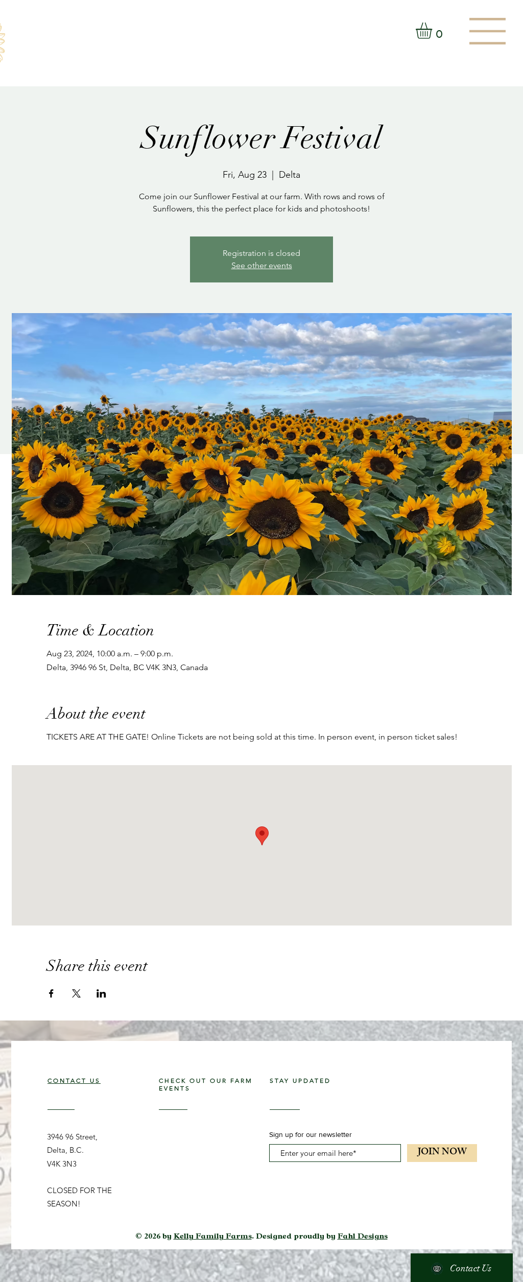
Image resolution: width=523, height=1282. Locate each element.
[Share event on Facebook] (51, 993)
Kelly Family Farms (213, 1237)
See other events (261, 265)
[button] (487, 31)
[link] (433, 30)
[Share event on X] (76, 993)
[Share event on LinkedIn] (101, 993)
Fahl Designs (363, 1237)
